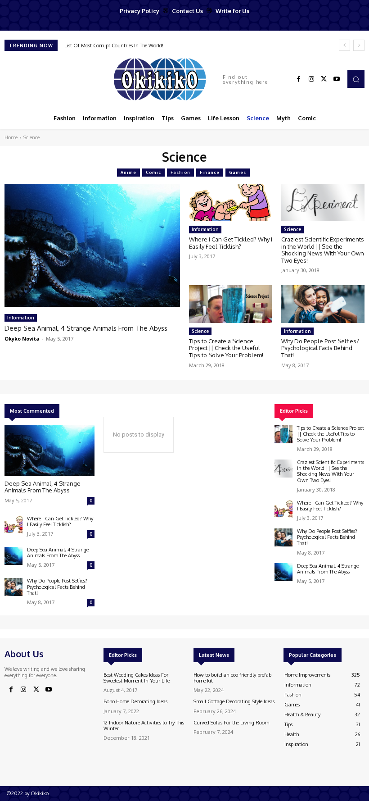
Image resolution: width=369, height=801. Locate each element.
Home (11, 137)
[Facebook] (298, 79)
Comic (153, 172)
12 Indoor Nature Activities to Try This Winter (144, 725)
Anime (128, 172)
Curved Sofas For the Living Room (231, 722)
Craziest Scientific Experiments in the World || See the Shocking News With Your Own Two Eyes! (322, 250)
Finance (210, 172)
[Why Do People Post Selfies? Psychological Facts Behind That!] (322, 304)
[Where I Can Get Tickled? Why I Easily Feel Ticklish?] (230, 202)
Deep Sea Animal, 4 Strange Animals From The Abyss (85, 328)
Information (20, 317)
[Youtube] (336, 79)
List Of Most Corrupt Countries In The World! (113, 45)
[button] (355, 78)
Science (292, 229)
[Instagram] (311, 79)
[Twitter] (324, 79)
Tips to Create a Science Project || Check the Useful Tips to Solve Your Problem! (226, 348)
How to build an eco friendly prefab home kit (232, 678)
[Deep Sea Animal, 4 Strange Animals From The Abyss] (92, 245)
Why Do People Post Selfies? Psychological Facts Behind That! (320, 348)
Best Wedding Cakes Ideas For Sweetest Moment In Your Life (137, 678)
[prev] (344, 45)
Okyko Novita (22, 338)
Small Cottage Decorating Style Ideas (234, 701)
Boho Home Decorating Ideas (135, 701)
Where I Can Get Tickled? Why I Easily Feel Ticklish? (230, 243)
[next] (358, 45)
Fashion (180, 172)
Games (237, 172)
